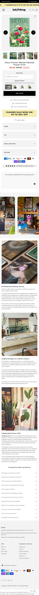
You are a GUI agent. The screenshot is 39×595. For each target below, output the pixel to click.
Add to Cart (19, 93)
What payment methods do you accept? (12, 493)
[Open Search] (33, 10)
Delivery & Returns (24, 551)
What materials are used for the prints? (12, 481)
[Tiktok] (9, 580)
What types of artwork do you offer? (11, 473)
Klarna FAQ (4, 551)
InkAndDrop (13, 585)
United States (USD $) (9, 565)
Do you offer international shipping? (11, 501)
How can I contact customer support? (11, 509)
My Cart (21, 549)
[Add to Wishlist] (35, 16)
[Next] (33, 32)
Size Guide (7, 152)
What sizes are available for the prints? (11, 477)
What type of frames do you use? (10, 517)
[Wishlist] (30, 10)
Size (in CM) (19, 73)
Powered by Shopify (22, 585)
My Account (22, 547)
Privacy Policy (22, 553)
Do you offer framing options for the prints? (13, 485)
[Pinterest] (7, 580)
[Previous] (6, 32)
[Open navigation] (5, 10)
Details (6, 126)
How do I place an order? (8, 489)
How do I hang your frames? (9, 513)
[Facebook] (2, 580)
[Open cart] (36, 10)
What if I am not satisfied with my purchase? (13, 505)
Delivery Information (10, 143)
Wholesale (4, 553)
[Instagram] (4, 580)
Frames (3, 549)
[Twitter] (11, 580)
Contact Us (22, 556)
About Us (3, 547)
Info (5, 135)
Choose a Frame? (19, 80)
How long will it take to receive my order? (12, 497)
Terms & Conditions (24, 558)
